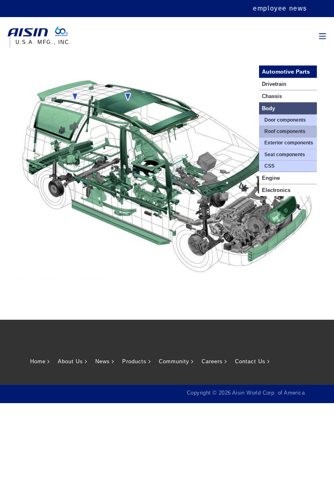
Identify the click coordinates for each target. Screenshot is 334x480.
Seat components (284, 154)
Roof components (284, 131)
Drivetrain (274, 84)
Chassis (272, 96)
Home (38, 361)
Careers (212, 361)
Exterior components (288, 143)
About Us (70, 361)
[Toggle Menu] (321, 26)
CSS (269, 166)
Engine (271, 178)
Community (174, 361)
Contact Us (250, 361)
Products (134, 361)
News (102, 361)
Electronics (276, 190)
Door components (285, 120)
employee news (280, 8)
